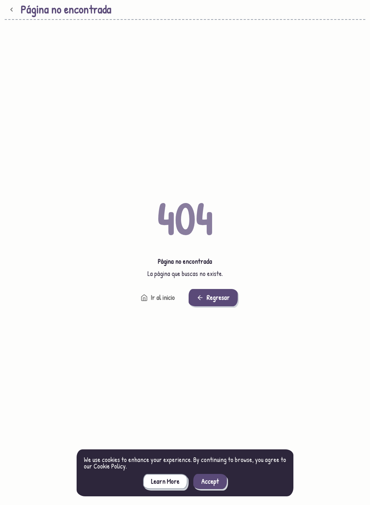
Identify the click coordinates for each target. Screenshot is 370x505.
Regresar (218, 297)
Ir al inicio (163, 297)
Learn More (165, 481)
